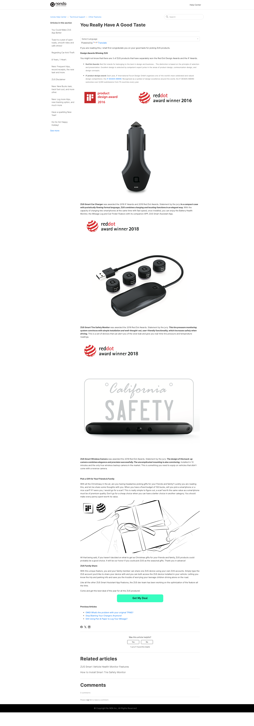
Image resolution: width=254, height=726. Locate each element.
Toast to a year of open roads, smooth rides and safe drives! (63, 42)
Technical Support (77, 17)
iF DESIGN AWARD (114, 79)
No (147, 642)
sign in (89, 700)
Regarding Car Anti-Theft (63, 52)
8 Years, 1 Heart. (59, 59)
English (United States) (148, 708)
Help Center (195, 5)
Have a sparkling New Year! (61, 113)
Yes (133, 642)
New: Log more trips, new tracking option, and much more (63, 102)
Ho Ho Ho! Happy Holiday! (60, 123)
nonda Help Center (58, 17)
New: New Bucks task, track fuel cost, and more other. (63, 89)
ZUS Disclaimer (58, 79)
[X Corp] (85, 627)
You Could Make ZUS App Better (61, 31)
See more (54, 130)
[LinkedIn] (89, 627)
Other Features (95, 17)
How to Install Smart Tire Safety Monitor (103, 672)
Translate (102, 43)
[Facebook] (81, 627)
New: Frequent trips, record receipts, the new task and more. (63, 69)
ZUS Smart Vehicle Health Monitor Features (104, 666)
